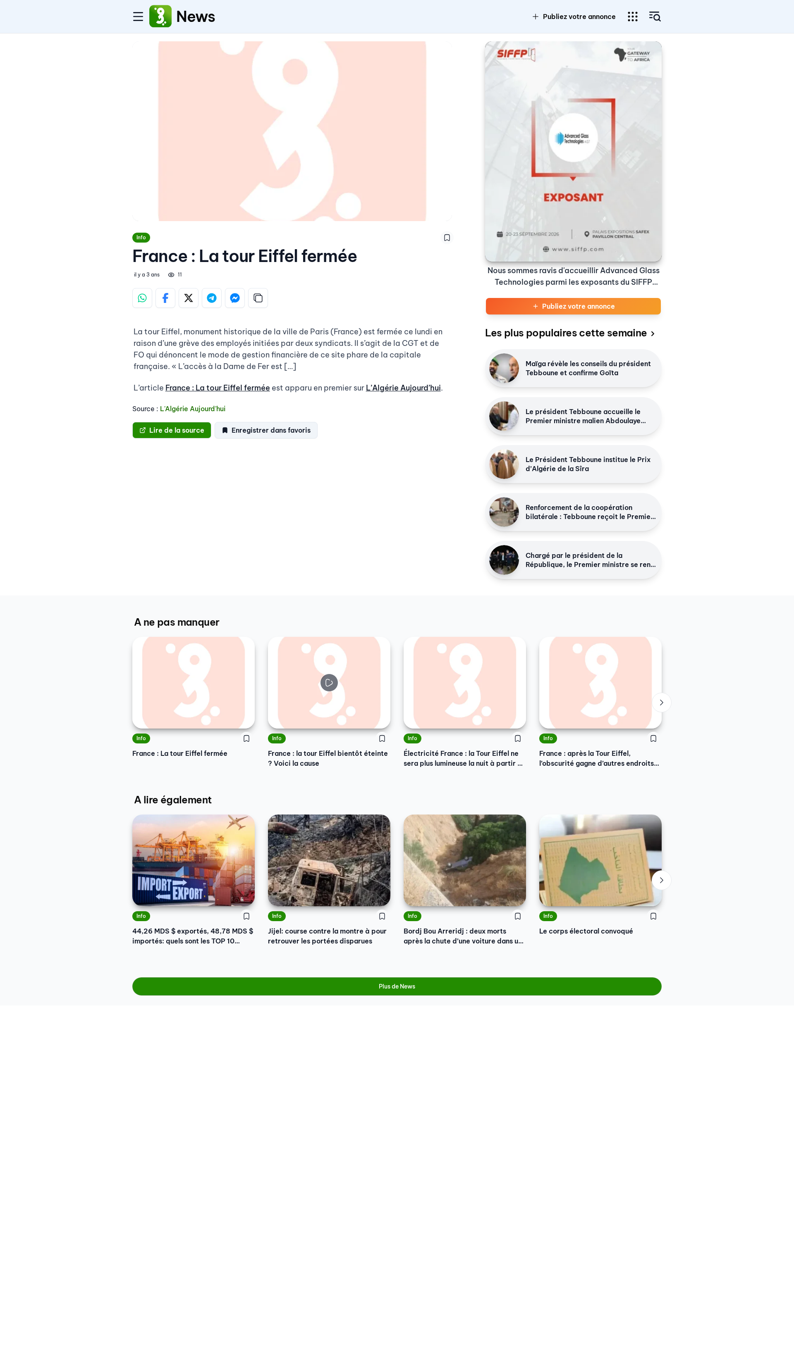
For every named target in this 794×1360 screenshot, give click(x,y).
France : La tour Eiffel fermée (217, 388)
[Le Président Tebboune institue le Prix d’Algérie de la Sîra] (504, 464)
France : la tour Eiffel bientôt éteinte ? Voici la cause (328, 758)
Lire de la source (176, 430)
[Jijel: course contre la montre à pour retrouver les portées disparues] (329, 860)
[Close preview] (280, 716)
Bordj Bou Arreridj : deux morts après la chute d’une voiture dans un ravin (463, 936)
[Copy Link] (258, 298)
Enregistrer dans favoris (271, 430)
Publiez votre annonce (579, 16)
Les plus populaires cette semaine (566, 332)
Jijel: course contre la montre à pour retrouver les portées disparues (327, 936)
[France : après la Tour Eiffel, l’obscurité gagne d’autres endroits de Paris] (600, 683)
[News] (160, 16)
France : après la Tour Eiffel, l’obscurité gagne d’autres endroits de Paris (596, 758)
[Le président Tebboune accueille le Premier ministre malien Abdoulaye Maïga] (504, 416)
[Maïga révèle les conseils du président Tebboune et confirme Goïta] (504, 368)
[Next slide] (662, 702)
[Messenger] (235, 298)
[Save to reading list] (447, 237)
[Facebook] (165, 298)
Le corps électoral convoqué (586, 931)
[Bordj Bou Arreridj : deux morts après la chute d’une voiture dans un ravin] (465, 860)
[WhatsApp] (142, 298)
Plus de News (397, 986)
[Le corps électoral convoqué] (600, 860)
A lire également (172, 799)
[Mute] (378, 716)
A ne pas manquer (176, 622)
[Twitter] (188, 298)
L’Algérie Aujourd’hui (403, 388)
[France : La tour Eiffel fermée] (193, 683)
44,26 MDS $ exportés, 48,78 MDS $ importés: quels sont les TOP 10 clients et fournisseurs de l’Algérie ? (192, 936)
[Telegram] (212, 298)
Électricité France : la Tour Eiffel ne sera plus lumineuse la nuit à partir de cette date (465, 758)
